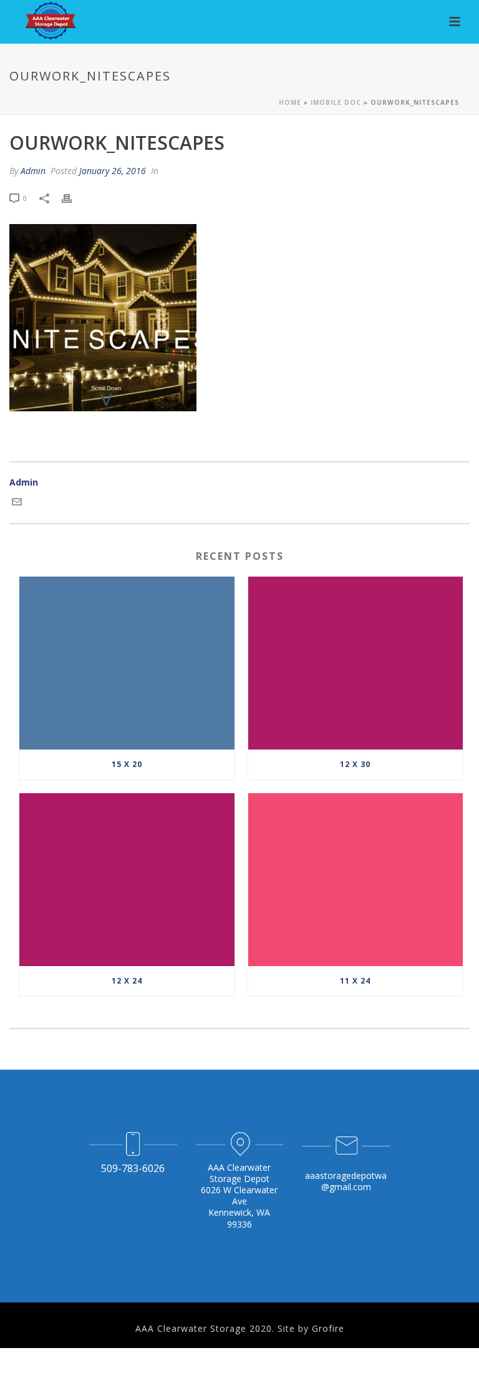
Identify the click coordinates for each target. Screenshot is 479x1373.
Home (290, 102)
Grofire (328, 1328)
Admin (33, 171)
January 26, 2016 (112, 171)
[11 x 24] (355, 879)
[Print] (73, 197)
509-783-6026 (133, 1168)
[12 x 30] (355, 663)
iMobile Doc (336, 102)
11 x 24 (355, 980)
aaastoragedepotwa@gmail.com (346, 1181)
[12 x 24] (127, 879)
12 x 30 (355, 764)
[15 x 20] (127, 663)
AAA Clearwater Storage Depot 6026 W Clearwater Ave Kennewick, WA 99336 (239, 1195)
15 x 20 (127, 764)
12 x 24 (127, 980)
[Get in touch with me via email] (17, 503)
